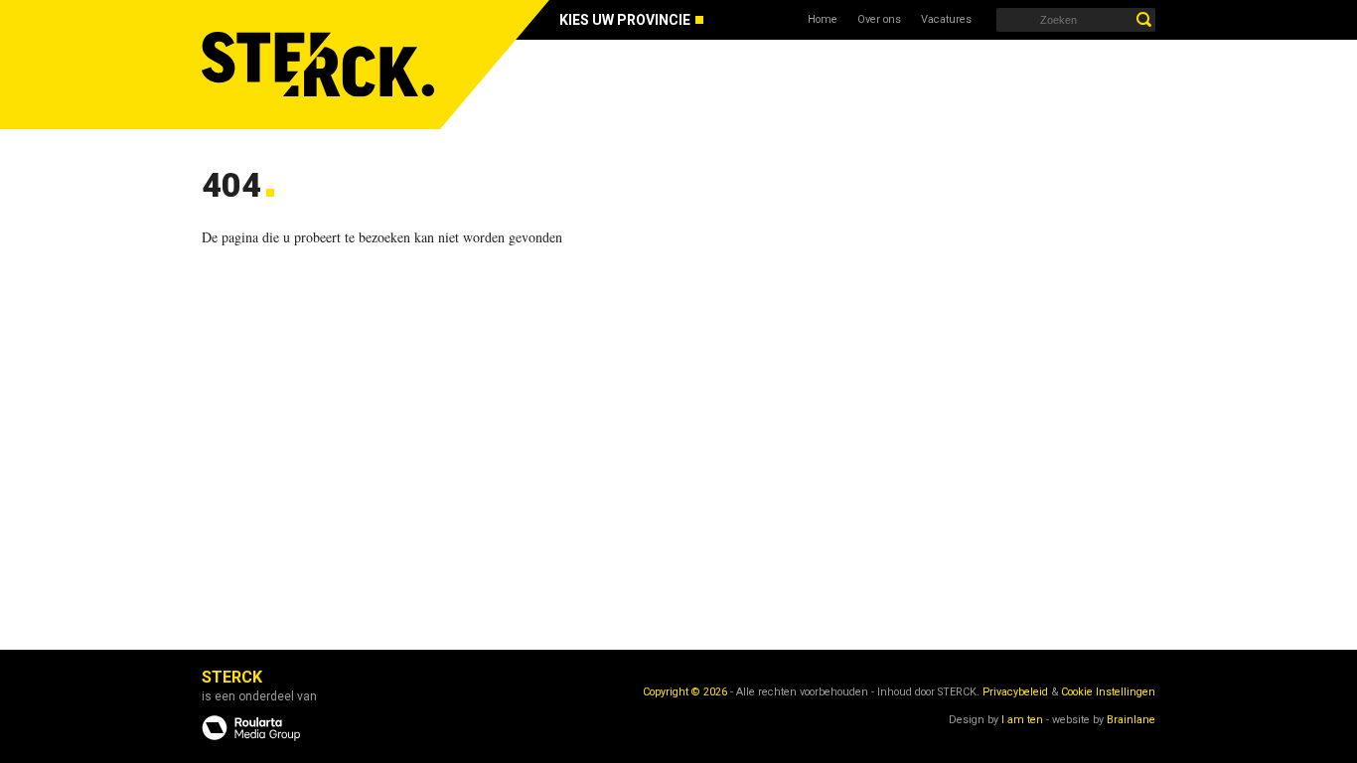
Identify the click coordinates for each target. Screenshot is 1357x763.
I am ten (1022, 719)
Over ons (879, 19)
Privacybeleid (1015, 692)
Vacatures (946, 19)
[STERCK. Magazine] (321, 64)
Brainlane (1131, 719)
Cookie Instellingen (1108, 692)
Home (822, 19)
